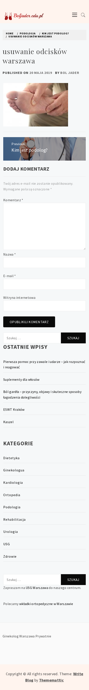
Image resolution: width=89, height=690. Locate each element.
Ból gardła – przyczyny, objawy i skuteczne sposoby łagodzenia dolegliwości (42, 394)
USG (6, 544)
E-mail (9, 276)
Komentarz (13, 200)
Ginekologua (13, 470)
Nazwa (9, 254)
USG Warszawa (37, 587)
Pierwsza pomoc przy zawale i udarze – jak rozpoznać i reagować (44, 364)
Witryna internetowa (19, 297)
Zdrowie (10, 556)
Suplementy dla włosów (21, 379)
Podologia (12, 507)
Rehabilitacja (14, 519)
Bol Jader (69, 72)
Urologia (10, 531)
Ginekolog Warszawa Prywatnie (27, 636)
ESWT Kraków (14, 409)
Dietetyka (11, 458)
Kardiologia (13, 482)
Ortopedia (11, 495)
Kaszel (8, 422)
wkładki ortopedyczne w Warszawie (46, 604)
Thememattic (51, 680)
